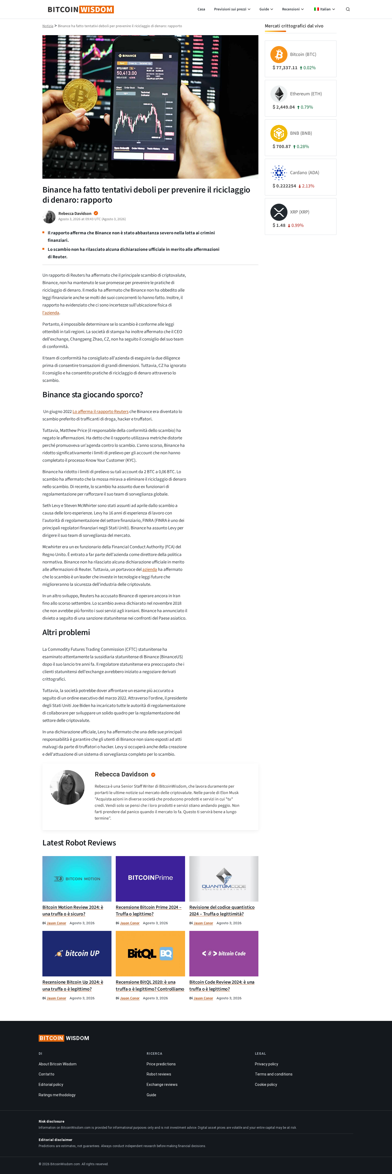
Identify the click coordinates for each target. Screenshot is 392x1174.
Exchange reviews (162, 1084)
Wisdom (64, 1038)
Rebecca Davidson (121, 774)
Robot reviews (159, 1074)
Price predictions (161, 1064)
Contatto (46, 1074)
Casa (201, 9)
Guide (264, 9)
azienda (149, 569)
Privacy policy (266, 1064)
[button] (348, 10)
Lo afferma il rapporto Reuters (101, 411)
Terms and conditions (274, 1074)
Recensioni (291, 9)
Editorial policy (51, 1084)
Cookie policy (266, 1084)
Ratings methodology (57, 1095)
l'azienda (50, 313)
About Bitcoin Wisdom (58, 1064)
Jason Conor (56, 923)
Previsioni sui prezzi (230, 9)
